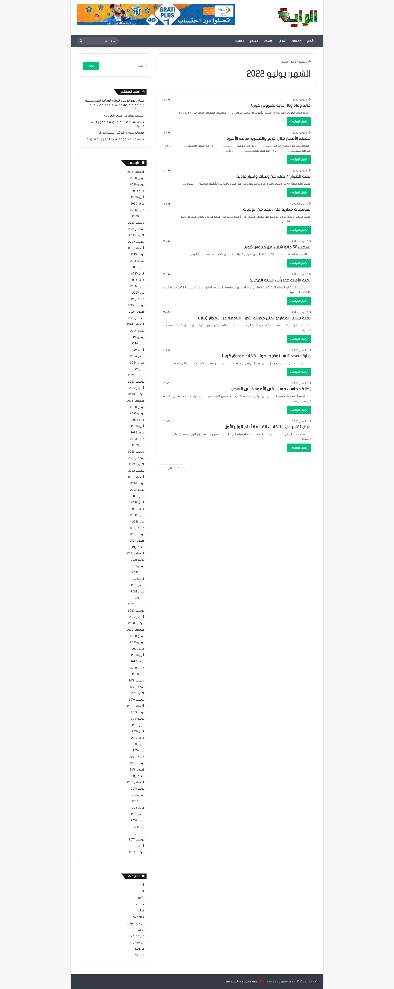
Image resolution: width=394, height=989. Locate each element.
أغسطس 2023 (135, 400)
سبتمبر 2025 (136, 241)
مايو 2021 (138, 572)
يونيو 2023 (137, 413)
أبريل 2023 (137, 426)
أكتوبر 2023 (136, 388)
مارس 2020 (137, 661)
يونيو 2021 (137, 566)
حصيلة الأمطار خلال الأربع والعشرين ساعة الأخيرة (269, 138)
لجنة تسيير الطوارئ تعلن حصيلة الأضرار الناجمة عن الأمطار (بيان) (254, 318)
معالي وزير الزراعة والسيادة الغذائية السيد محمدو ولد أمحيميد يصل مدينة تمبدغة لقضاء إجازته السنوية (114, 105)
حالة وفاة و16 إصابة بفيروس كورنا (281, 105)
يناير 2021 (138, 598)
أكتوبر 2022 (136, 464)
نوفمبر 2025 (136, 229)
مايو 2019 (138, 725)
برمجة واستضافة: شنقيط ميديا (241, 981)
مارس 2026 (137, 203)
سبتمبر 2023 (136, 394)
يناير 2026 (138, 216)
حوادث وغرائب (135, 923)
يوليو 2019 (137, 712)
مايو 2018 (138, 801)
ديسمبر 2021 (136, 528)
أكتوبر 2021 (137, 540)
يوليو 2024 (137, 330)
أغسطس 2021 (135, 553)
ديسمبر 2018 (136, 757)
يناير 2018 (138, 827)
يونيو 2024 (137, 337)
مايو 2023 (138, 419)
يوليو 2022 (137, 483)
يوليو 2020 (137, 636)
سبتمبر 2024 (136, 318)
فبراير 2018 (137, 820)
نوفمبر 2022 (136, 458)
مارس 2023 (137, 432)
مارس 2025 (137, 280)
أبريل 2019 (138, 731)
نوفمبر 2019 (136, 687)
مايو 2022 (138, 496)
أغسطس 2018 (135, 782)
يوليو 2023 (137, 407)
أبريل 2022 (137, 502)
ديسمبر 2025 (136, 222)
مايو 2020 (138, 648)
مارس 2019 (137, 737)
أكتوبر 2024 (136, 311)
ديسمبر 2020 (136, 604)
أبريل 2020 (137, 655)
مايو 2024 (137, 343)
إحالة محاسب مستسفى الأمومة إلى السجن (271, 389)
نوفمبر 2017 (136, 839)
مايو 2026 (138, 191)
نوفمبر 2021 (136, 534)
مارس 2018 (137, 814)
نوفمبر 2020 (136, 610)
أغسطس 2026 (135, 171)
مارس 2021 (137, 585)
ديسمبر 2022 (136, 451)
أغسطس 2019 (135, 706)
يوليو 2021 (137, 559)
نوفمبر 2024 (136, 305)
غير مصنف (137, 936)
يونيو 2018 (137, 795)
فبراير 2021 (137, 591)
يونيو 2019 (137, 718)
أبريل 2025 (137, 273)
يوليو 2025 (137, 254)
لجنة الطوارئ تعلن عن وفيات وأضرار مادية (274, 176)
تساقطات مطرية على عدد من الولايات (277, 209)
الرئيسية (303, 61)
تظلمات (268, 40)
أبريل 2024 (137, 350)
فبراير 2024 (137, 362)
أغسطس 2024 (135, 324)
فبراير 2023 (137, 439)
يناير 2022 (138, 521)
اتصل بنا (239, 40)
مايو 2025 (138, 267)
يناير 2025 (138, 292)
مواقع (254, 40)
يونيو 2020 (137, 642)
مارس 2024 (137, 356)
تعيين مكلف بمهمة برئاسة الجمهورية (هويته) (115, 139)
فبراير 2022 (137, 515)
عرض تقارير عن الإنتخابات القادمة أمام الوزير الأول (268, 427)
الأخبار (310, 40)
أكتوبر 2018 (137, 769)
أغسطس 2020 (135, 629)
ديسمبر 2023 (136, 375)
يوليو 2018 (137, 788)
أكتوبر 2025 (136, 235)
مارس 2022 (137, 509)
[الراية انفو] (297, 17)
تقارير (140, 910)
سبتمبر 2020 (136, 623)
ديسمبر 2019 (136, 680)
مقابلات (296, 40)
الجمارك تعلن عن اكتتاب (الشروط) (124, 115)
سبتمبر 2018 (136, 776)
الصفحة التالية (174, 468)
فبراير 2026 (137, 210)
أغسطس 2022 (135, 477)
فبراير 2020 (137, 668)
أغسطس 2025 (135, 248)
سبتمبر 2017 (136, 852)
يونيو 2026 (137, 184)
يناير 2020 (138, 674)
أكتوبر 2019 (137, 693)
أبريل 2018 (138, 807)
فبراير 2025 (137, 286)
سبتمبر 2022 (136, 470)
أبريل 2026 (137, 197)
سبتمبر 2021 (136, 547)
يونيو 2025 (137, 261)
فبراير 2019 (137, 744)
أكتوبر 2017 (137, 846)
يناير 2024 (138, 369)
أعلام (140, 885)
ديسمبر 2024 (136, 299)
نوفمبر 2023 (136, 381)
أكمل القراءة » (299, 121)
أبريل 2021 (138, 578)
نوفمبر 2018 (136, 763)
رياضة (141, 929)
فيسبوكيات (137, 942)
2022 (293, 61)
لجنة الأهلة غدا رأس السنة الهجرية (280, 280)
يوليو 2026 (137, 178)
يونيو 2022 (137, 489)
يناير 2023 (138, 445)
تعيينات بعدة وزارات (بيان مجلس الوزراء (121, 132)
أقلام (282, 40)
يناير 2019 (138, 750)
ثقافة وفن (137, 917)
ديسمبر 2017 (136, 833)
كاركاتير (139, 948)
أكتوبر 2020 (136, 617)
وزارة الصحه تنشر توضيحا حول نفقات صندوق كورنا (266, 356)
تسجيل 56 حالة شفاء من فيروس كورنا (277, 247)
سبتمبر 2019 (136, 699)
